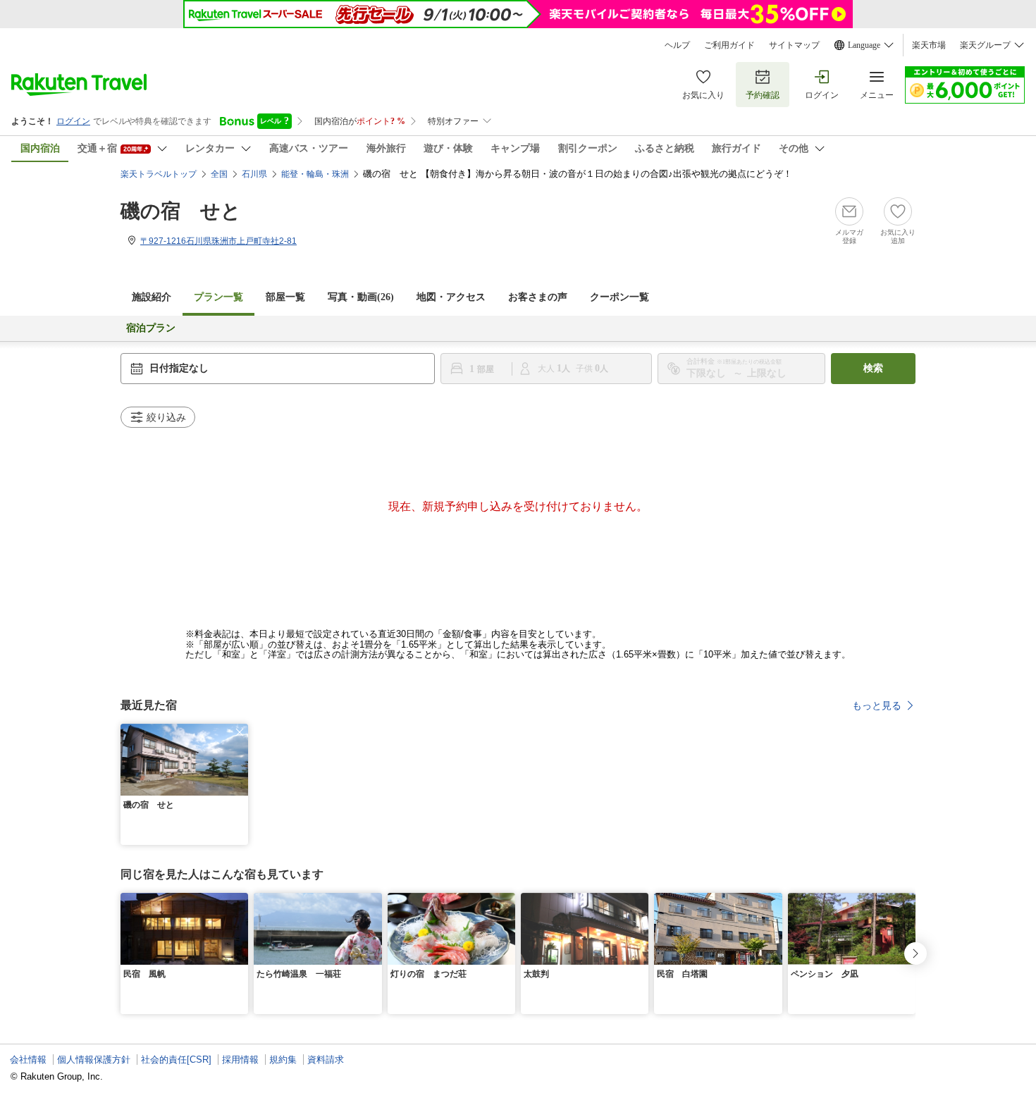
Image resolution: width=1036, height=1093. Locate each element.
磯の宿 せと (181, 211)
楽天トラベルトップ (159, 174)
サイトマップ (794, 45)
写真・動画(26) (361, 297)
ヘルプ (677, 45)
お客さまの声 (537, 297)
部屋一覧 (285, 297)
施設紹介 (151, 297)
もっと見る (876, 705)
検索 (873, 368)
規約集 (283, 1059)
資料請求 (325, 1059)
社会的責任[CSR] (176, 1059)
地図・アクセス (451, 297)
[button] (239, 732)
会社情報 (28, 1059)
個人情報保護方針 (93, 1059)
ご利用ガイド (729, 45)
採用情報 (240, 1059)
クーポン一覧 (619, 297)
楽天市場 (929, 45)
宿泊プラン (150, 328)
